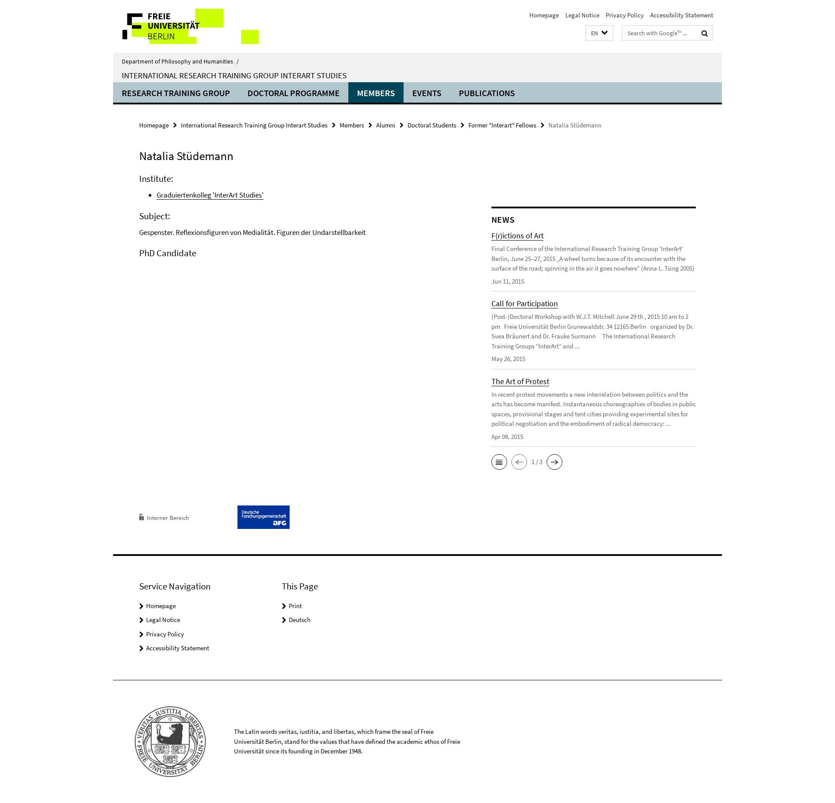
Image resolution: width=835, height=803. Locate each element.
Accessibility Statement (681, 15)
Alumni (385, 125)
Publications (487, 92)
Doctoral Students (431, 125)
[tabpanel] (298, 227)
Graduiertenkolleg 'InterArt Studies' (210, 195)
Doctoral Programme (293, 92)
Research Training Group (176, 92)
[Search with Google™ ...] (705, 33)
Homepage (544, 15)
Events (426, 92)
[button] (599, 33)
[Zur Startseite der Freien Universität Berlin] (186, 26)
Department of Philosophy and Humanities (180, 61)
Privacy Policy (625, 15)
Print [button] (295, 606)
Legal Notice (582, 15)
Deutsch (300, 620)
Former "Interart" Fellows (502, 125)
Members (376, 92)
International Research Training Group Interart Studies (234, 75)
